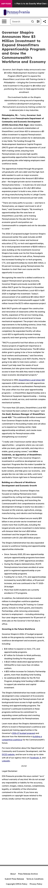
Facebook (34, 758)
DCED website (8, 754)
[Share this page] (44, 21)
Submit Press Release (14, 879)
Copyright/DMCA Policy (16, 884)
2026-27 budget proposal (23, 733)
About (13, 874)
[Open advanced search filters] (38, 21)
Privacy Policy (36, 884)
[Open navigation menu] (4, 21)
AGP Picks (6, 4)
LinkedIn (6, 761)
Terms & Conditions (34, 879)
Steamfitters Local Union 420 (32, 380)
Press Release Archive (28, 874)
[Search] (32, 21)
